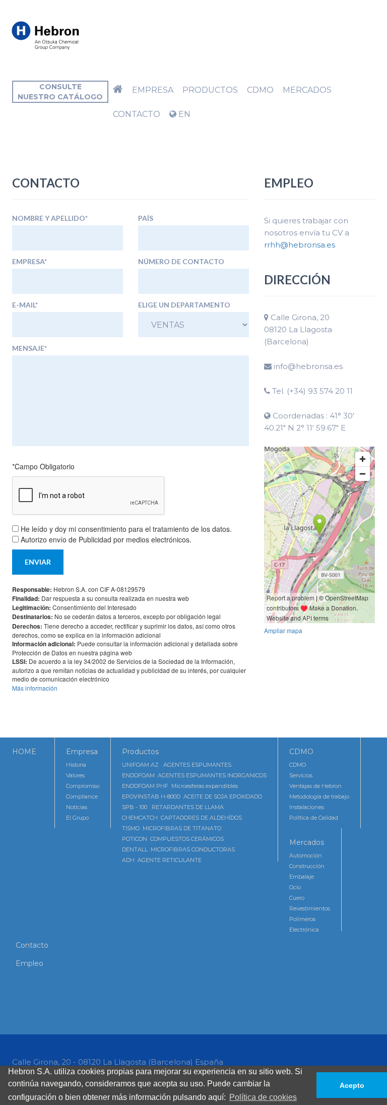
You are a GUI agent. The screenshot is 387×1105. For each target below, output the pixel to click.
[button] (117, 90)
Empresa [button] (152, 90)
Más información (34, 688)
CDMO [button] (260, 90)
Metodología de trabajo (319, 796)
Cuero (296, 897)
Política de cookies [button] (263, 1097)
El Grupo (77, 817)
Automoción (305, 855)
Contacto (32, 945)
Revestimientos (309, 908)
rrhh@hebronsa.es (299, 245)
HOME (24, 751)
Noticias (76, 807)
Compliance (82, 796)
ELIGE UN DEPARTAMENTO (184, 305)
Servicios (300, 775)
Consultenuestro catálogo (60, 91)
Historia (76, 764)
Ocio (295, 887)
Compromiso (82, 785)
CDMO (301, 751)
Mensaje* (29, 348)
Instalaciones (306, 807)
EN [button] (183, 114)
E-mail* (25, 305)
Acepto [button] (352, 1085)
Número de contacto (181, 261)
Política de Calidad (313, 817)
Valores (75, 775)
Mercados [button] (307, 90)
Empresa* (29, 261)
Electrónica (304, 929)
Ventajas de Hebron (315, 785)
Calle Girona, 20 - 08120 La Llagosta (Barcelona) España (117, 1062)
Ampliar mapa (283, 630)
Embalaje (301, 876)
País (145, 218)
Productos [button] (210, 90)
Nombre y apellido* (50, 218)
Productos (140, 751)
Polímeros (302, 919)
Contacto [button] (136, 114)
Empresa (82, 751)
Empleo (29, 963)
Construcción (307, 866)
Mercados (306, 842)
